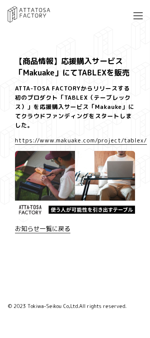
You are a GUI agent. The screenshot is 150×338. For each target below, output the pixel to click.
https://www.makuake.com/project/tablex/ (81, 140)
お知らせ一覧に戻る (42, 228)
